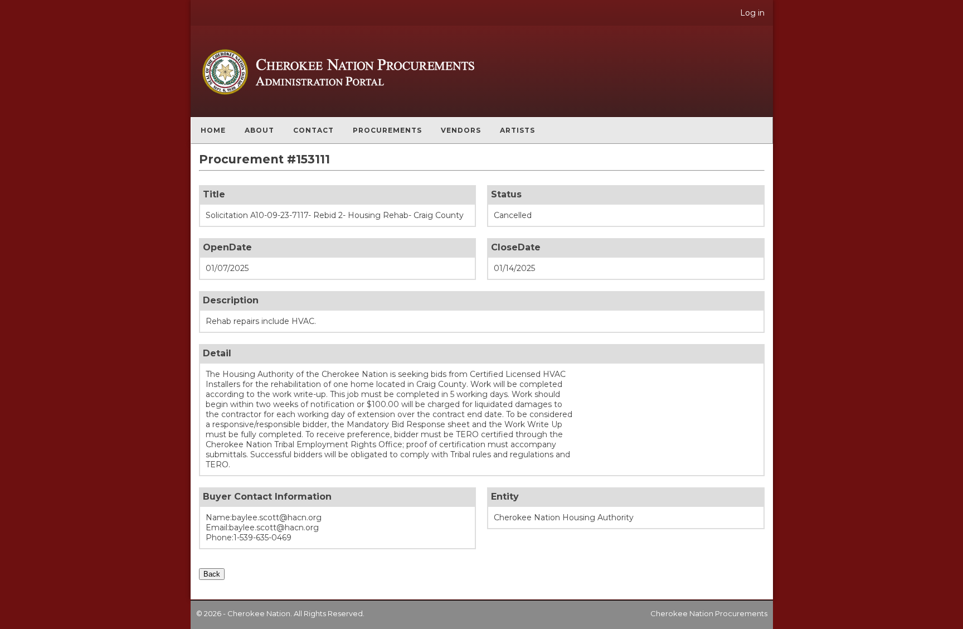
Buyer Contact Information (267, 496)
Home (213, 130)
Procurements (387, 130)
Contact (313, 130)
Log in (752, 13)
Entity (505, 496)
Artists (517, 130)
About (259, 130)
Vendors (461, 130)
